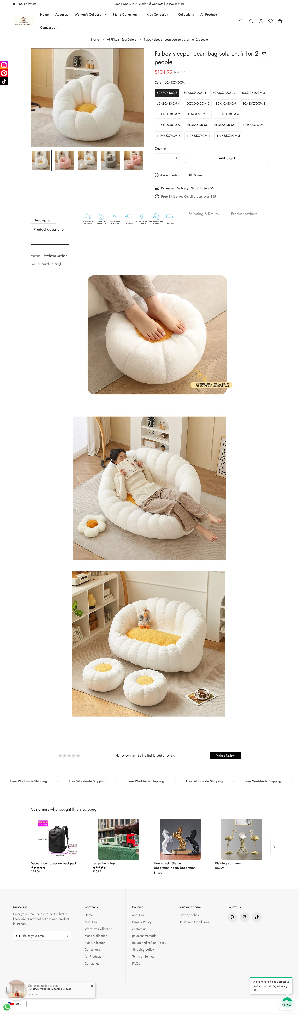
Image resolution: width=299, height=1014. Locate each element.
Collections (186, 14)
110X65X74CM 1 (224, 125)
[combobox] (17, 1004)
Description (43, 220)
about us (138, 915)
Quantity (161, 148)
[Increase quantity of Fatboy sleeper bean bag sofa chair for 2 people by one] (176, 157)
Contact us (47, 27)
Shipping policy (143, 949)
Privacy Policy (141, 922)
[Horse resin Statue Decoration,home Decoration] (180, 839)
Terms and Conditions (194, 922)
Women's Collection (89, 14)
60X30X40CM (167, 92)
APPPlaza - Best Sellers (121, 39)
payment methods (144, 935)
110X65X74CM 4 (198, 135)
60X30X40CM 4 (168, 103)
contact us (139, 928)
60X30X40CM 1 (194, 92)
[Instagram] (4, 65)
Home (44, 14)
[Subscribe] (66, 936)
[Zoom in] (135, 56)
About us (61, 14)
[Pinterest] (232, 917)
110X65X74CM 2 (254, 125)
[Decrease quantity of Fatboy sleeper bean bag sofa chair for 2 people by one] (159, 157)
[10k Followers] (244, 917)
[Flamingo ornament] (241, 839)
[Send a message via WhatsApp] (7, 1007)
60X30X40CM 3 (253, 92)
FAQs (136, 963)
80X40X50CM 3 (197, 114)
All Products (209, 14)
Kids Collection (157, 14)
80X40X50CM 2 (168, 114)
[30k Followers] (257, 917)
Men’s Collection (125, 14)
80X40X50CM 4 (227, 114)
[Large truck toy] (118, 839)
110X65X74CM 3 (168, 135)
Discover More (175, 4)
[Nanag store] (23, 21)
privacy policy (189, 915)
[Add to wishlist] (263, 53)
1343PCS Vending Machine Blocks (49, 988)
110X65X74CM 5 (228, 135)
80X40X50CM (226, 103)
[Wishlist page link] (241, 21)
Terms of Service (143, 956)
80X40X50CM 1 (253, 103)
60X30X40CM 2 (224, 92)
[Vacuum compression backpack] (57, 839)
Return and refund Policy (149, 942)
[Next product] (274, 847)
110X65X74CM (196, 125)
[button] (280, 21)
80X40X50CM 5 (168, 125)
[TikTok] (4, 81)
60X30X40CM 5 (197, 103)
